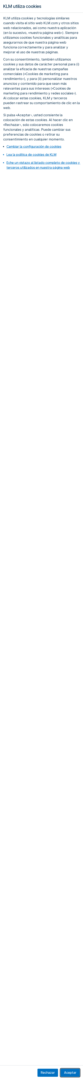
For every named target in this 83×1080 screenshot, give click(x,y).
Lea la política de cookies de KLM (31, 155)
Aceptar (70, 1073)
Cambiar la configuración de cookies (33, 147)
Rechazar (48, 1073)
